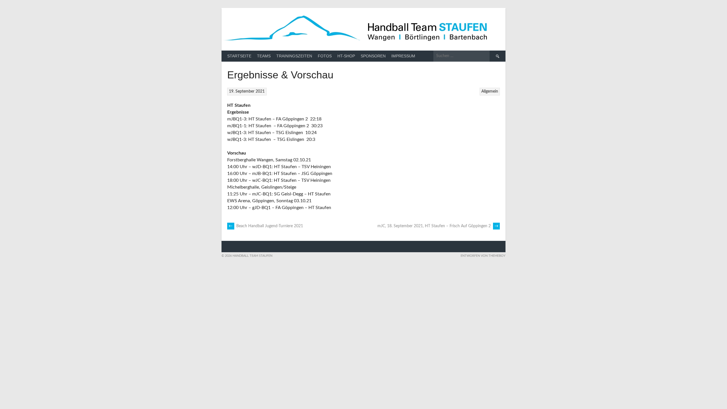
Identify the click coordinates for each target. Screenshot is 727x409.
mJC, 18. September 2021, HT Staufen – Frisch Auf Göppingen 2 (437, 226)
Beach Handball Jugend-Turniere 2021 (266, 226)
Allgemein (489, 91)
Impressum (403, 56)
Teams (264, 56)
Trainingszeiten (294, 56)
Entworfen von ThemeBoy (483, 255)
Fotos (325, 56)
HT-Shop (346, 56)
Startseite (239, 56)
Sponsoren (373, 56)
